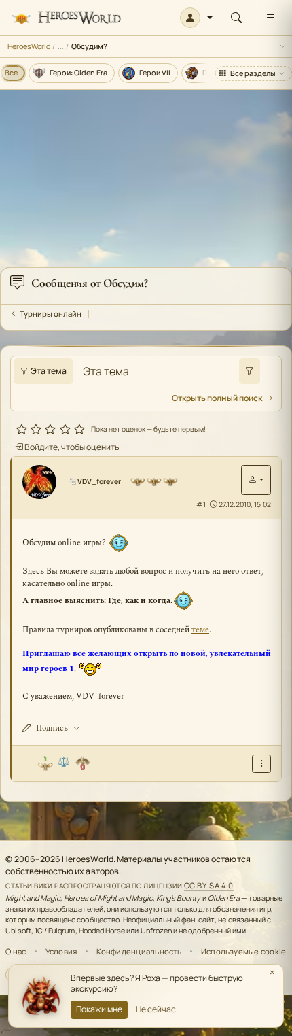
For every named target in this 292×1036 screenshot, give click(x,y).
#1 (201, 504)
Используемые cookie (243, 951)
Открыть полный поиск (217, 398)
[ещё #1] (261, 764)
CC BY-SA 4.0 (209, 885)
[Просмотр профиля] (44, 482)
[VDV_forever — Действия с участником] (256, 480)
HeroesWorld (28, 46)
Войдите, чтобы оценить (71, 447)
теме (200, 629)
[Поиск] (236, 18)
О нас (15, 951)
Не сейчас (156, 1009)
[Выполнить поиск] (250, 371)
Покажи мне (99, 1009)
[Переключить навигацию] (270, 18)
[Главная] (66, 18)
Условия (61, 951)
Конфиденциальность (139, 951)
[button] (196, 18)
